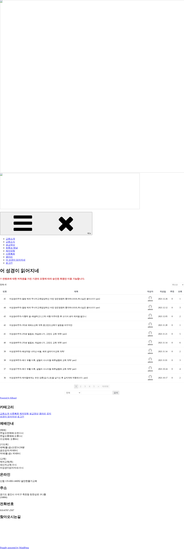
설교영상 (10, 245)
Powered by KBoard (8, 398)
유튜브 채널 (12, 248)
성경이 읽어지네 (8, 416)
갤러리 (9, 257)
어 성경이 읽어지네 (15, 260)
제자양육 (10, 251)
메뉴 (89, 233)
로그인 (9, 263)
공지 (49, 413)
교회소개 (10, 239)
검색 (116, 393)
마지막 (105, 386)
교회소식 (10, 242)
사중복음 (10, 254)
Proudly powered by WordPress (14, 547)
